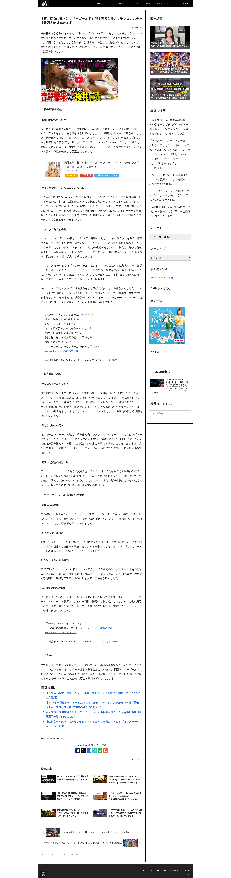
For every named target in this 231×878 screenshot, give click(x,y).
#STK (91, 628)
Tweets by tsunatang (161, 277)
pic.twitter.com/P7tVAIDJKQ (61, 632)
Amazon (71, 175)
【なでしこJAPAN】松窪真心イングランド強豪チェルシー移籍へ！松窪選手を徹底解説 (168, 179)
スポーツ (62, 739)
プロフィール (186, 871)
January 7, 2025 (108, 360)
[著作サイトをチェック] (77, 750)
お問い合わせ (173, 871)
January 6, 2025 (108, 641)
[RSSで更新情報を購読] (105, 750)
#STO (98, 628)
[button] (188, 413)
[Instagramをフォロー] (89, 750)
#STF (84, 628)
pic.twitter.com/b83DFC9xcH (61, 351)
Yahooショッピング (106, 175)
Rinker (76, 171)
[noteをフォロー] (94, 750)
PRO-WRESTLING (49, 739)
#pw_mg (107, 628)
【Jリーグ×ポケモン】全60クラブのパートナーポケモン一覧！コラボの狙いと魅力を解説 (169, 195)
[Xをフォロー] (83, 750)
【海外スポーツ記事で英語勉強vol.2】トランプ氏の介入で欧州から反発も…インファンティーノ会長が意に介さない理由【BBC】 (169, 127)
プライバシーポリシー (157, 871)
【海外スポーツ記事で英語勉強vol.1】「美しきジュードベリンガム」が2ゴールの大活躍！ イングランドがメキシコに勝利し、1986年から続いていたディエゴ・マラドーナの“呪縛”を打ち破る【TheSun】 (170, 154)
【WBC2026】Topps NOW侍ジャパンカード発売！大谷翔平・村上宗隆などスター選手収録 (169, 211)
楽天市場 (86, 175)
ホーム (143, 871)
